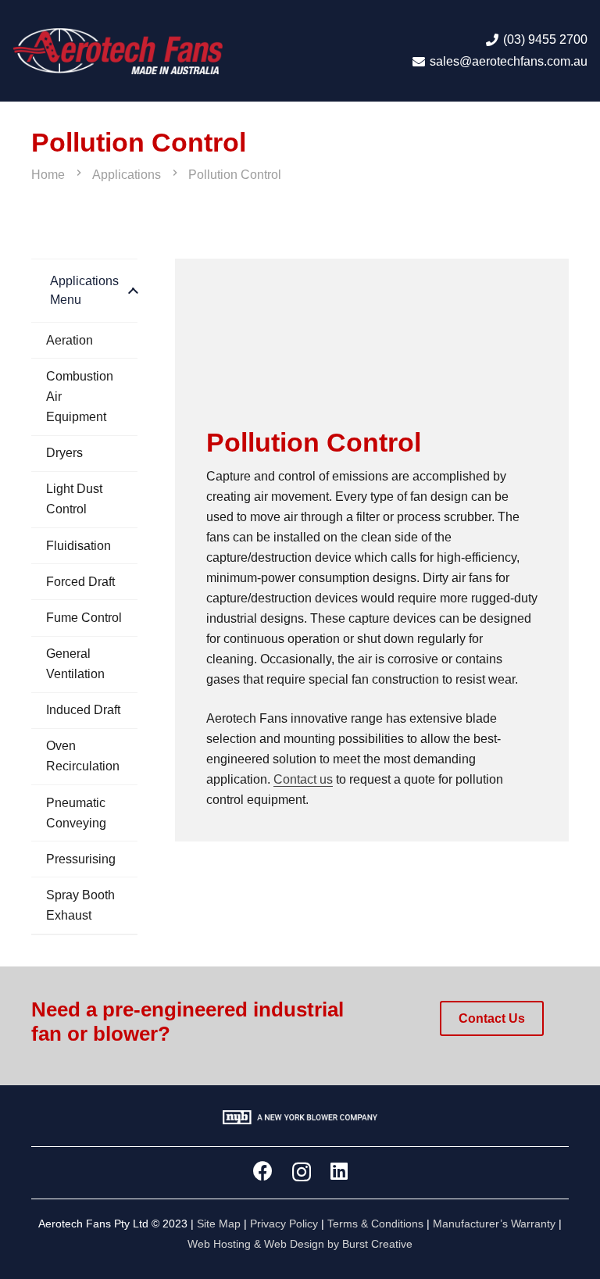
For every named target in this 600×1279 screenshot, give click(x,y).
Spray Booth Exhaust (80, 905)
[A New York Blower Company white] (300, 1120)
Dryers (64, 452)
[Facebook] (263, 1171)
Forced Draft (80, 581)
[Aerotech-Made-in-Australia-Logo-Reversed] (117, 50)
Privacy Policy (284, 1223)
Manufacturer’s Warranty (494, 1223)
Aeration (69, 340)
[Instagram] (301, 1172)
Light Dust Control (74, 499)
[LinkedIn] (339, 1171)
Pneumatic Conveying (76, 813)
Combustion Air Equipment (79, 396)
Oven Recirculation (83, 756)
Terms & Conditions (375, 1223)
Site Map (219, 1223)
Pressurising (81, 859)
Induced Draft (83, 709)
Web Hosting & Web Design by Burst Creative (300, 1244)
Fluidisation (78, 545)
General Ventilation (75, 664)
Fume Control (84, 617)
